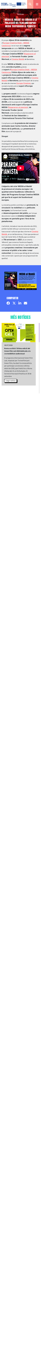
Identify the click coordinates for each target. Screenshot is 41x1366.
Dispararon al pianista (18, 107)
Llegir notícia (11, 381)
